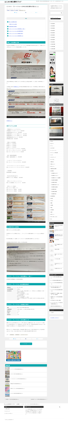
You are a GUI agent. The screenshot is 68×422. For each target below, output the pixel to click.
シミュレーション (53, 150)
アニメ (52, 145)
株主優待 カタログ (55, 173)
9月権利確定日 (17, 334)
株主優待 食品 (54, 193)
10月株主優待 (53, 44)
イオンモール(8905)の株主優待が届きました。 (16, 393)
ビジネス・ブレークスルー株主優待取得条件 (16, 31)
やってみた (52, 159)
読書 (51, 212)
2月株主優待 (53, 25)
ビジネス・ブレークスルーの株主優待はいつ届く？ (17, 28)
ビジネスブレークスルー (24, 334)
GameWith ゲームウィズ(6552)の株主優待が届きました (38, 399)
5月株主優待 (53, 32)
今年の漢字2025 (57, 239)
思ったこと (52, 166)
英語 (51, 207)
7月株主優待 (53, 37)
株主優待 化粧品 (54, 182)
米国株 (52, 205)
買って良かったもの (54, 216)
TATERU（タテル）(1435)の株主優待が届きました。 (17, 388)
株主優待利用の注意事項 (13, 26)
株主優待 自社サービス (22, 10)
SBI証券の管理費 (52, 104)
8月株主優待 (53, 39)
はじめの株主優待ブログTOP (26, 343)
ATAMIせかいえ (16, 86)
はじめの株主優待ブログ (13, 2)
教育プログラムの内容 (13, 24)
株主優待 (8, 10)
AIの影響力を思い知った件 (58, 268)
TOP (10, 404)
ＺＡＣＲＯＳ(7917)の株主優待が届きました (58, 226)
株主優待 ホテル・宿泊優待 (14, 10)
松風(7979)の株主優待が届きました (56, 306)
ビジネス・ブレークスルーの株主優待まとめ (16, 35)
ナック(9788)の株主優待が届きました (57, 280)
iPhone (52, 141)
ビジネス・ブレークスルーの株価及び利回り (16, 33)
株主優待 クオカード (55, 175)
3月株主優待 (53, 28)
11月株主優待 (53, 46)
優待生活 (52, 161)
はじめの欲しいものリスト (54, 317)
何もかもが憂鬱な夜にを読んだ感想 (58, 245)
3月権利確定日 (12, 334)
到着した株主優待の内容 (13, 21)
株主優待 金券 (54, 189)
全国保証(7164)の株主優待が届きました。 (16, 383)
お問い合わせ (8, 408)
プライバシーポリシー (9, 413)
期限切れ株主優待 (53, 168)
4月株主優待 (53, 30)
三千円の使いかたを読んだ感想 (58, 230)
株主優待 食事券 (54, 191)
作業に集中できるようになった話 (58, 264)
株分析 (52, 198)
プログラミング (53, 157)
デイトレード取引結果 (54, 152)
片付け (52, 200)
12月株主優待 (53, 48)
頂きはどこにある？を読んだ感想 (58, 254)
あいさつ (52, 143)
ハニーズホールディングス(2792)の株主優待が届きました (18, 378)
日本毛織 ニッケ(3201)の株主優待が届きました (12, 399)
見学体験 (52, 209)
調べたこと (52, 214)
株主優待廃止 (53, 196)
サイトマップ (8, 411)
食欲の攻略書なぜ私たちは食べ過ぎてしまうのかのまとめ (58, 235)
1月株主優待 (53, 23)
